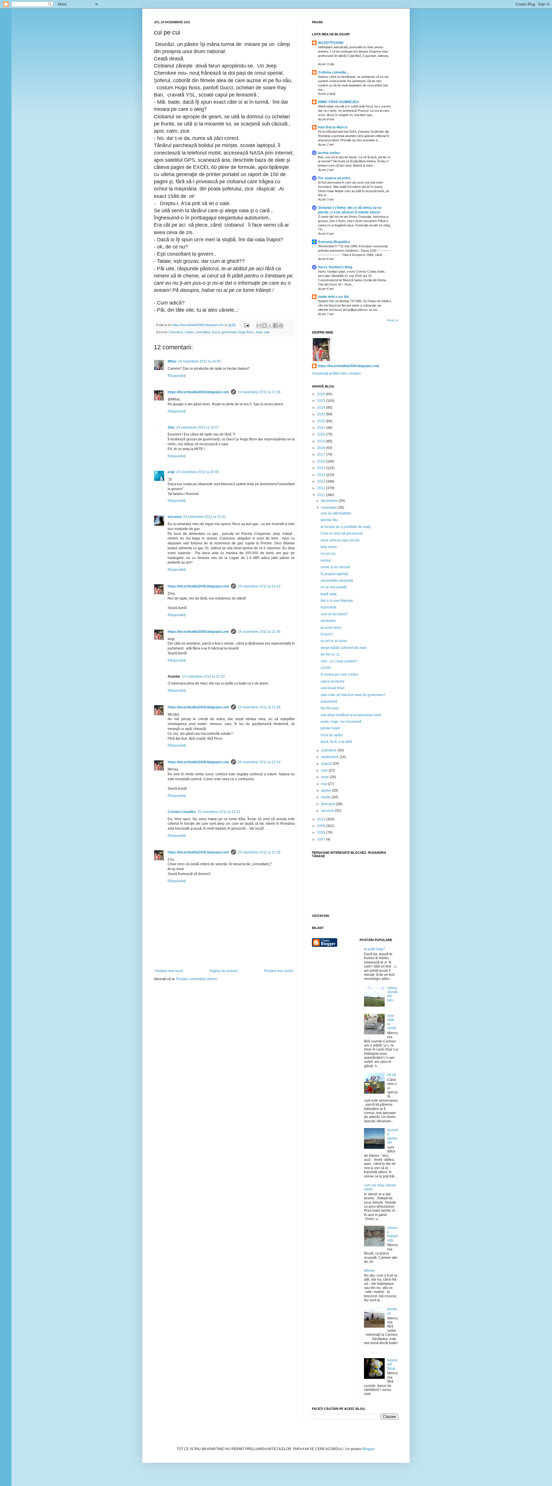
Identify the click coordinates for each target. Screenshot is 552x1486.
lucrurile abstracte (392, 1136)
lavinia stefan (329, 153)
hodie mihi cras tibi (333, 297)
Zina (171, 427)
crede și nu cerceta (335, 567)
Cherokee (176, 332)
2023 (321, 414)
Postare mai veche (278, 971)
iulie (325, 770)
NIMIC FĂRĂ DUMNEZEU (338, 102)
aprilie (326, 791)
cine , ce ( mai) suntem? (339, 661)
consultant (202, 332)
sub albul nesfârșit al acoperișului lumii (351, 715)
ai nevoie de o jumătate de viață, (346, 527)
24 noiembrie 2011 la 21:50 (203, 676)
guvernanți (229, 332)
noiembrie (329, 508)
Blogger (369, 1449)
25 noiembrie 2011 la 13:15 (219, 812)
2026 (321, 394)
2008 (321, 832)
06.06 (391, 1075)
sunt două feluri (333, 688)
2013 (321, 481)
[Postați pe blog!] (264, 325)
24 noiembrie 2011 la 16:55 (199, 361)
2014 (321, 475)
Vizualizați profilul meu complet (336, 373)
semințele (328, 621)
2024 (321, 408)
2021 (321, 428)
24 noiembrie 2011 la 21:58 (259, 707)
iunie (325, 777)
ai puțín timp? (374, 949)
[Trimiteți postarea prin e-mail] (246, 325)
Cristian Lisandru (182, 812)
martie (326, 797)
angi (171, 472)
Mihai (172, 361)
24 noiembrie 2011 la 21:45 (259, 632)
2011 (321, 495)
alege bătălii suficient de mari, (344, 648)
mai (324, 784)
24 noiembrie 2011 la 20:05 (197, 472)
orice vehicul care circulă (340, 540)
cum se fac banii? (334, 614)
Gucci (216, 332)
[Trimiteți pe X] (270, 325)
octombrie (329, 750)
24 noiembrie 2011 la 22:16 (259, 762)
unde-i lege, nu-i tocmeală (341, 722)
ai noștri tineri (331, 628)
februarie (328, 804)
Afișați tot (392, 320)
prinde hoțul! (330, 728)
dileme (369, 1271)
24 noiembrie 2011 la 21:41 (204, 517)
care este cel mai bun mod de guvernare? (353, 695)
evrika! (326, 560)
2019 (321, 441)
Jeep (258, 332)
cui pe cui (328, 554)
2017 (321, 454)
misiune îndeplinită (392, 1234)
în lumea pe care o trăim (339, 674)
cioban (189, 332)
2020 (321, 434)
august (327, 764)
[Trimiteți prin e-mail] (259, 325)
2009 (321, 826)
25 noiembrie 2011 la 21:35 (259, 852)
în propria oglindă (334, 574)
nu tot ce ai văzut (334, 641)
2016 (321, 461)
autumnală (329, 701)
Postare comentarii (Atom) (196, 979)
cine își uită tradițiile (336, 513)
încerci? (327, 634)
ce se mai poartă (333, 587)
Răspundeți (177, 376)
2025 (321, 401)
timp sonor (329, 547)
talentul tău (329, 520)
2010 (321, 819)
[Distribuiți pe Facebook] (275, 325)
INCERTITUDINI (330, 43)
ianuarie (328, 811)
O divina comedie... (333, 72)
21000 (326, 668)
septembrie (330, 757)
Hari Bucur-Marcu (332, 127)
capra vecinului (332, 681)
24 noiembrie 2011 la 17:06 (259, 392)
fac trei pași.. (330, 708)
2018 (321, 448)
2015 (321, 468)
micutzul (174, 517)
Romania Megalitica (334, 242)
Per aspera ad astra (334, 178)
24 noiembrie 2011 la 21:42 (259, 586)
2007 (321, 839)
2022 (321, 421)
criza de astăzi (332, 735)
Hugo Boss (246, 332)
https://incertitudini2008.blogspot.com (198, 392)
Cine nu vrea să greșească (342, 533)
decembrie (330, 501)
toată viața (329, 594)
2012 (321, 488)
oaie (267, 332)
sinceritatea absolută (337, 581)
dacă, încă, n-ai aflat (336, 742)
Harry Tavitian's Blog (335, 267)
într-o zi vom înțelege (337, 601)
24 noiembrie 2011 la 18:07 (197, 427)
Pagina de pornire (224, 971)
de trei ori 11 (330, 654)
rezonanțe (328, 607)
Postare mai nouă (169, 971)
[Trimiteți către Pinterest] (281, 325)
